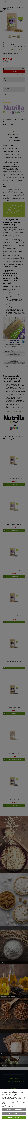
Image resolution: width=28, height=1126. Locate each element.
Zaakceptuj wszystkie (14, 1117)
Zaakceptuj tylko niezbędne (14, 1109)
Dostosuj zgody (14, 1113)
